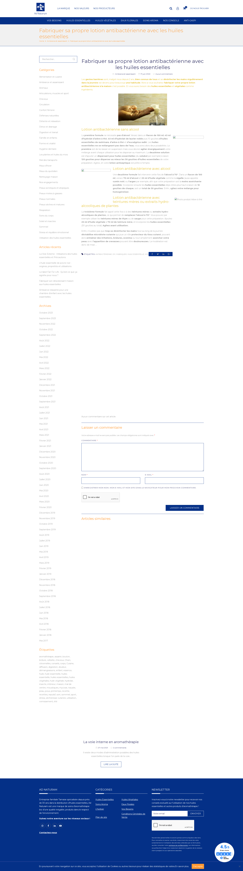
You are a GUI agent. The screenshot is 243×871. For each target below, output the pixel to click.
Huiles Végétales (130, 799)
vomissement (46, 701)
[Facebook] (48, 825)
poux (47, 691)
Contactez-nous (48, 832)
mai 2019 (43, 552)
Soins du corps (46, 215)
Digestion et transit (48, 132)
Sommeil (43, 227)
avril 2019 (44, 557)
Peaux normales (47, 199)
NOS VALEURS (81, 8)
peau (41, 691)
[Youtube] (60, 825)
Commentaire (89, 440)
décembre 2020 (47, 451)
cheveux (60, 660)
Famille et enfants (48, 138)
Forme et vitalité (47, 143)
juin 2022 (44, 351)
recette (65, 691)
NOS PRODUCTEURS (104, 8)
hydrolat (69, 681)
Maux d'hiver (45, 165)
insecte (42, 684)
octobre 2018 (46, 590)
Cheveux (43, 99)
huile (41, 674)
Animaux (43, 88)
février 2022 (45, 374)
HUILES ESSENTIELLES (78, 21)
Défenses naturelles (49, 115)
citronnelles (44, 663)
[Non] (239, 866)
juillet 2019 (44, 540)
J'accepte (198, 866)
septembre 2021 (47, 401)
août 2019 (44, 535)
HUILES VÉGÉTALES (105, 21)
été (55, 701)
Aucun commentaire (164, 74)
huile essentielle (136, 254)
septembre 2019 (47, 529)
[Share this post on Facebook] (152, 254)
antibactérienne (103, 254)
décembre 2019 (47, 513)
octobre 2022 (46, 329)
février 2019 (45, 568)
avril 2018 (44, 624)
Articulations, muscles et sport (54, 93)
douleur (62, 667)
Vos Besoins (127, 809)
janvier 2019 (45, 574)
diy (114, 254)
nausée (71, 687)
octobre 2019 (46, 524)
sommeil (65, 694)
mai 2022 (43, 357)
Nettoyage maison (48, 177)
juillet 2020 (44, 479)
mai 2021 (43, 424)
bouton (66, 656)
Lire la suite (111, 764)
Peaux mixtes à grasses (50, 193)
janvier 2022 (45, 379)
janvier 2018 (45, 635)
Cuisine (70, 663)
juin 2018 (44, 613)
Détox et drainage (48, 126)
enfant (59, 670)
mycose (63, 687)
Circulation (44, 104)
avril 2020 (44, 496)
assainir (58, 656)
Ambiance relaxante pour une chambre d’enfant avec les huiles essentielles (55, 293)
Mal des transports (48, 160)
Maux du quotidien (48, 171)
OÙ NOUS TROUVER (199, 8)
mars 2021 (44, 435)
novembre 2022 (47, 324)
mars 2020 (44, 501)
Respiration (44, 210)
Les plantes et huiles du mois (53, 154)
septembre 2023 (47, 318)
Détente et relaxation (49, 121)
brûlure (42, 660)
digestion (53, 667)
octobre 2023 (46, 312)
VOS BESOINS (54, 21)
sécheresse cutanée (56, 698)
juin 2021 (43, 418)
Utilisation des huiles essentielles (55, 238)
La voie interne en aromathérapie (111, 742)
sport (73, 694)
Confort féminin (47, 110)
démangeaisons (47, 670)
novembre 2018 (47, 585)
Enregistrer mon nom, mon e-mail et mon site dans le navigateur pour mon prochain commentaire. (140, 488)
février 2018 (45, 629)
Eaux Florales (128, 804)
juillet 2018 (44, 607)
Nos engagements (48, 182)
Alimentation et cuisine (50, 77)
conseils (55, 663)
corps (63, 663)
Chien (67, 660)
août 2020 (44, 474)
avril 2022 (44, 363)
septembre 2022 (47, 335)
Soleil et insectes (47, 221)
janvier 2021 (45, 446)
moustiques (52, 687)
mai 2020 (43, 490)
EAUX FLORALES (129, 21)
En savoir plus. (182, 866)
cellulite (51, 660)
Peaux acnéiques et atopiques (54, 188)
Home (41, 41)
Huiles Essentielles (104, 799)
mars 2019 (44, 563)
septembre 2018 (47, 596)
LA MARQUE (63, 8)
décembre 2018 (47, 579)
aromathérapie (46, 656)
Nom (84, 475)
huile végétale (57, 681)
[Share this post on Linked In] (163, 254)
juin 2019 (43, 546)
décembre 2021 (47, 385)
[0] (184, 8)
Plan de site (101, 817)
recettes (43, 694)
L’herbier (99, 809)
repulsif (52, 694)
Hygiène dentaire (47, 149)
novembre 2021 (47, 390)
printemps (56, 691)
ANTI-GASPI (190, 21)
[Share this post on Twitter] (158, 254)
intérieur (51, 684)
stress (42, 698)
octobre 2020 (46, 463)
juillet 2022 (44, 346)
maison (60, 684)
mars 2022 (44, 368)
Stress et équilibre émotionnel (54, 232)
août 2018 (44, 601)
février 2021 (45, 440)
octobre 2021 (45, 396)
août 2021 (44, 407)
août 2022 (44, 340)
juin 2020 (44, 485)
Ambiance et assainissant (57, 41)
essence (67, 670)
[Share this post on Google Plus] (169, 254)
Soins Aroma (101, 804)
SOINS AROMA (150, 21)
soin (58, 694)
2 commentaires (119, 748)
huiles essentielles (59, 677)
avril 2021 (43, 429)
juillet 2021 (44, 413)
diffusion (43, 667)
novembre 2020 (47, 457)
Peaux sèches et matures (51, 204)
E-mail (149, 475)
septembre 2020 (47, 468)
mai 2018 (43, 618)
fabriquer (121, 254)
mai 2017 (43, 640)
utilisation (71, 698)
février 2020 (45, 507)
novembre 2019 (47, 518)
